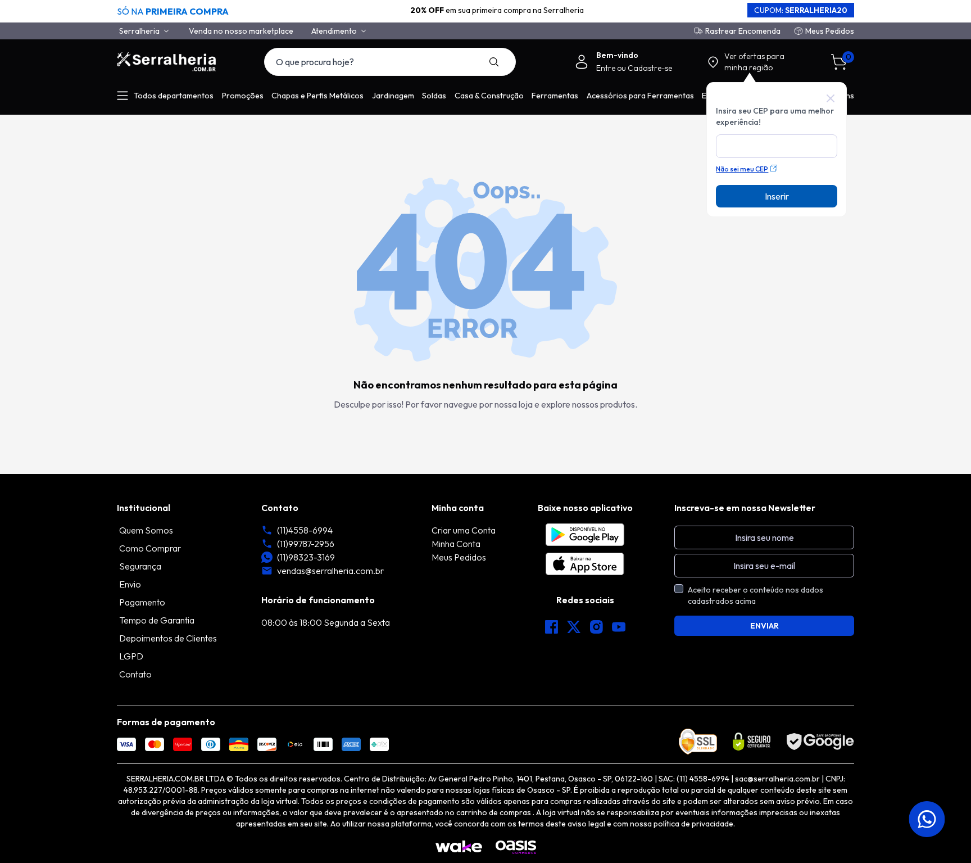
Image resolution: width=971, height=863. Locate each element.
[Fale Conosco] (928, 819)
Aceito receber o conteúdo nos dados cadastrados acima (755, 595)
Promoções (243, 96)
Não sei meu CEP (742, 169)
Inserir (777, 196)
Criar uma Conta (464, 530)
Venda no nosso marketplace (241, 31)
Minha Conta (456, 543)
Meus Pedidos (829, 31)
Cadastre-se (650, 68)
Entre (606, 68)
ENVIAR (764, 626)
